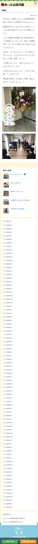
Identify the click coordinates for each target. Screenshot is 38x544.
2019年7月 (9, 472)
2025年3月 (9, 285)
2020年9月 (9, 440)
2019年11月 (9, 465)
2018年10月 (9, 496)
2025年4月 (9, 281)
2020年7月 (9, 444)
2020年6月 (9, 447)
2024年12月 (9, 295)
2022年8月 (9, 394)
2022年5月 (9, 405)
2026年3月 (9, 243)
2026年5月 (9, 236)
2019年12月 (9, 461)
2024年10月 (9, 302)
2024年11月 (9, 299)
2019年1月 (9, 489)
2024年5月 (9, 320)
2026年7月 (9, 228)
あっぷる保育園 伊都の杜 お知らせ (15, 518)
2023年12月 (9, 338)
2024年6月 (9, 317)
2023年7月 (9, 355)
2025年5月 (9, 278)
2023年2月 (9, 373)
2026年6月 (9, 232)
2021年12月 (9, 422)
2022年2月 (9, 415)
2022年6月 (9, 401)
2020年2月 (9, 454)
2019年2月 (9, 486)
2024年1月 (9, 334)
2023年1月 (9, 377)
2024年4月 (9, 324)
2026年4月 (9, 239)
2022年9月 (9, 391)
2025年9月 (9, 264)
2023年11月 (9, 341)
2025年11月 (9, 257)
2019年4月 (9, 479)
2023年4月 (9, 366)
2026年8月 (9, 225)
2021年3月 (9, 429)
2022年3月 (9, 412)
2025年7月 (9, 271)
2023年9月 (9, 348)
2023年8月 (9, 352)
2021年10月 (9, 426)
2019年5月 (9, 475)
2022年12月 (9, 380)
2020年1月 (9, 458)
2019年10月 (9, 468)
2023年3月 (9, 369)
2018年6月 (9, 507)
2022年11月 (9, 384)
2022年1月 (9, 419)
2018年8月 (9, 503)
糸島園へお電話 (10, 541)
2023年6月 (9, 359)
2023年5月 (9, 362)
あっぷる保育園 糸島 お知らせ (14, 522)
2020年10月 (9, 436)
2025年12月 (9, 253)
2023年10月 (9, 345)
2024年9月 (9, 306)
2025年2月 (9, 288)
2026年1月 (9, 250)
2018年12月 (9, 493)
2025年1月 (9, 292)
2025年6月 (9, 274)
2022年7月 (9, 398)
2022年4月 (9, 408)
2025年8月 (9, 267)
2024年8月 (9, 310)
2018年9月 (9, 500)
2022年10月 (9, 387)
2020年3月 (9, 451)
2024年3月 (9, 327)
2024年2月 (9, 331)
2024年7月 (9, 313)
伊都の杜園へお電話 (29, 541)
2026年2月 (9, 246)
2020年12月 (9, 433)
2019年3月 (9, 482)
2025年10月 (9, 260)
